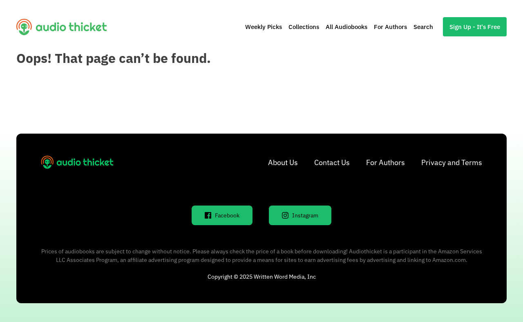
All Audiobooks (346, 27)
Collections (303, 27)
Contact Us (332, 162)
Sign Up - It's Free (474, 27)
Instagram (305, 215)
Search (423, 27)
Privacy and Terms (451, 162)
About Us (283, 162)
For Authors (390, 27)
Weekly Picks (263, 27)
